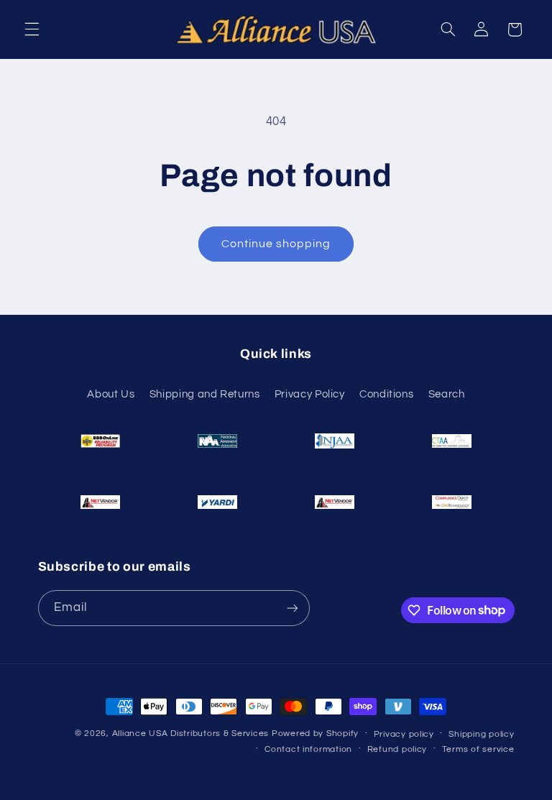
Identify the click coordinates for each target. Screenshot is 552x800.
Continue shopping (276, 243)
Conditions (386, 394)
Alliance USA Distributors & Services (190, 733)
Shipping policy (481, 734)
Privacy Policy (310, 394)
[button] (31, 29)
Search (446, 394)
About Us (110, 394)
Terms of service (478, 749)
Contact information (308, 749)
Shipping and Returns (205, 394)
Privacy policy (404, 734)
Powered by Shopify (315, 733)
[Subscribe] (291, 607)
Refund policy (397, 749)
